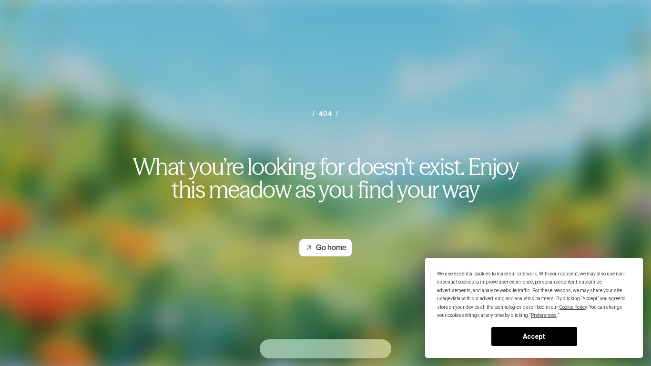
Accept (534, 336)
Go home (331, 247)
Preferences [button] (544, 315)
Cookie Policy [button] (573, 307)
